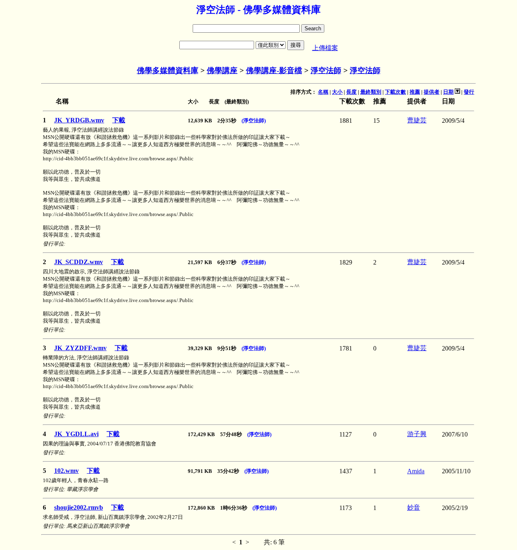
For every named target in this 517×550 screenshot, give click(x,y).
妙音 (413, 507)
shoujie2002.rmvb (78, 507)
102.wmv (66, 470)
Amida (416, 471)
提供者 (431, 92)
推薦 (415, 92)
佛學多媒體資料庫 (167, 70)
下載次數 (395, 92)
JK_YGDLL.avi (76, 433)
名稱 (323, 92)
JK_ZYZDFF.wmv (80, 347)
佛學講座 (222, 70)
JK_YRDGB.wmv (79, 120)
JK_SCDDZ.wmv (78, 261)
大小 (337, 92)
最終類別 (370, 92)
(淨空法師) (254, 121)
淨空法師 (326, 70)
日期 (448, 92)
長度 (351, 92)
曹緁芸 (417, 120)
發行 (469, 92)
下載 (118, 120)
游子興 (417, 433)
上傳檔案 (325, 47)
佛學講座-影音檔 (274, 70)
